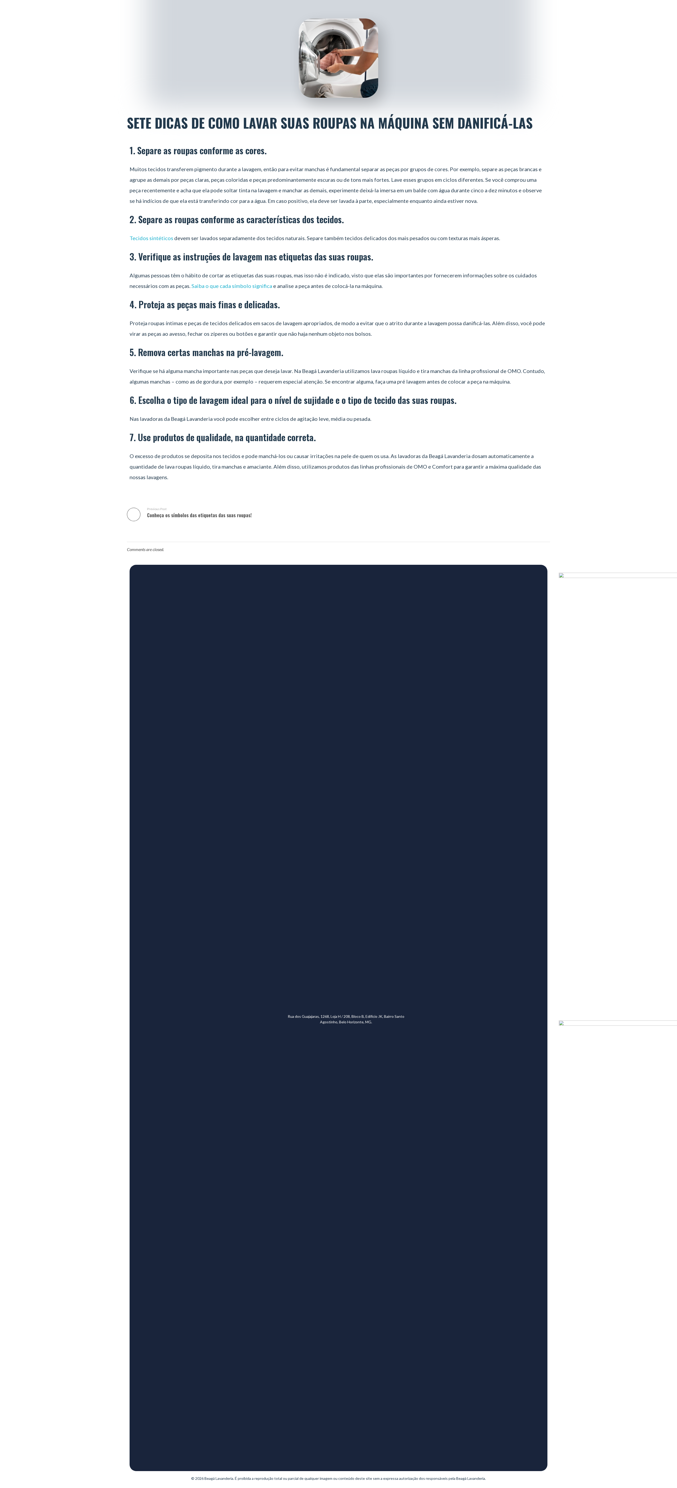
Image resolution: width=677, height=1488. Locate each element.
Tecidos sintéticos (151, 238)
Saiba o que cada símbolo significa (231, 286)
